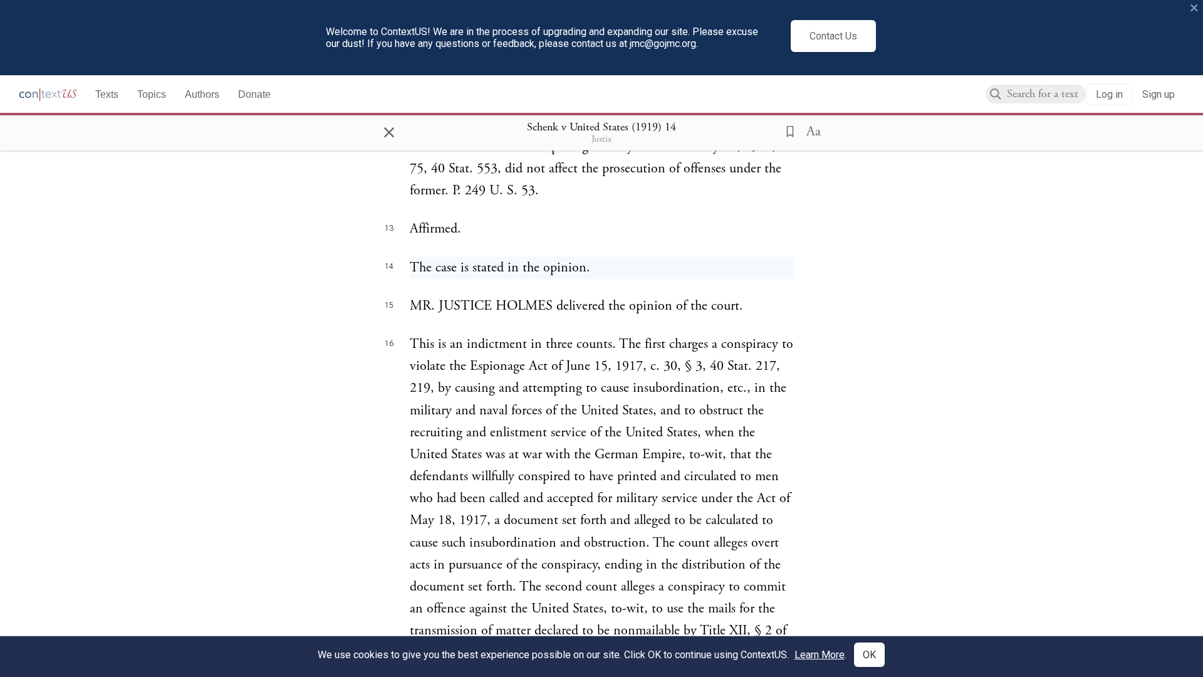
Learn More (819, 655)
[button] (786, 130)
